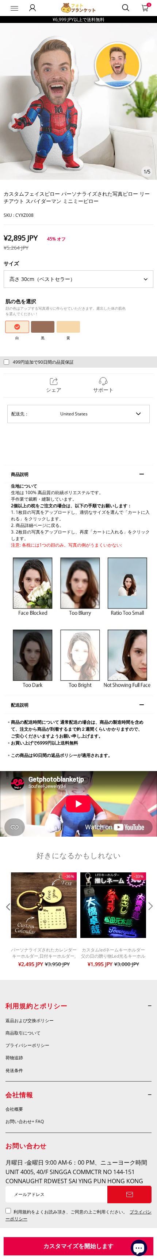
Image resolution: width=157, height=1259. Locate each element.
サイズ (11, 263)
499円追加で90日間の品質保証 (43, 362)
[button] (7, 920)
